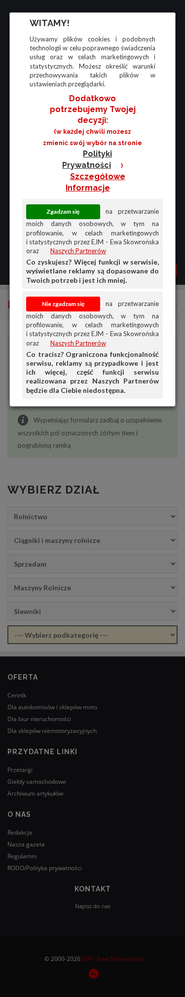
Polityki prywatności (87, 159)
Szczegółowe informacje (95, 182)
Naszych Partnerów (78, 251)
